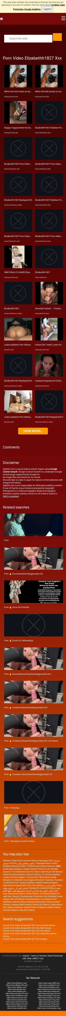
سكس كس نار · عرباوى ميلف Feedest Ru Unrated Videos (29, 888)
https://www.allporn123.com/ (49, 996)
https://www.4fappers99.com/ (17, 985)
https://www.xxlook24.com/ (17, 1008)
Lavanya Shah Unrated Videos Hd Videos (30, 904)
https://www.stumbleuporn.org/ (49, 1008)
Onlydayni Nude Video (46, 863)
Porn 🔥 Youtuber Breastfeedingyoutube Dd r (26, 707)
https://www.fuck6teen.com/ (49, 987)
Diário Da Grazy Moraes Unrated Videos (21, 874)
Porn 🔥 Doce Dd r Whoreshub (18, 640)
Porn (6, 540)
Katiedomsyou (32, 899)
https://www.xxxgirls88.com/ (49, 983)
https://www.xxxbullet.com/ (17, 1000)
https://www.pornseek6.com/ (49, 991)
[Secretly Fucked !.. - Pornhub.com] (49, 303)
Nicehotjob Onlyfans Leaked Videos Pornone (24, 869)
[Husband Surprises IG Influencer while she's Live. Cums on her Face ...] (49, 376)
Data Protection (55, 955)
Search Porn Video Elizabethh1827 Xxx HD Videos (26, 930)
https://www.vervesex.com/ (17, 998)
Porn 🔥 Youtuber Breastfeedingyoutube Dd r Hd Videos (31, 740)
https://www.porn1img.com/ (49, 1000)
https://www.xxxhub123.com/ (17, 1002)
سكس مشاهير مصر (26, 863)
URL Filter (27, 958)
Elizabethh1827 (11, 308)
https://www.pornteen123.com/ (49, 993)
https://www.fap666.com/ (17, 991)
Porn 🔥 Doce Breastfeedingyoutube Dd (23, 573)
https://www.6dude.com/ (17, 989)
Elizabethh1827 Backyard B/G (18, 200)
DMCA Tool (38, 958)
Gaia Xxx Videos (27, 910)
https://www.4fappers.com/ (17, 983)
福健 (58, 866)
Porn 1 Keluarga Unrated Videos (19, 841)
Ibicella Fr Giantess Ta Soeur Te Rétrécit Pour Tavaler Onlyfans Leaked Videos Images (33, 881)
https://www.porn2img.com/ (49, 1002)
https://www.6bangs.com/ (17, 987)
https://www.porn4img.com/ (49, 1006)
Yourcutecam (26, 896)
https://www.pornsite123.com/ (17, 993)
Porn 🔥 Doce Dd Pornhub (16, 607)
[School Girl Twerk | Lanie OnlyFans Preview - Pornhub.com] (49, 339)
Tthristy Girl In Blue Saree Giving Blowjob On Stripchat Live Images (29, 878)
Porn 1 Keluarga (11, 807)
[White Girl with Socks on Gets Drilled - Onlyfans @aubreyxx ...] (18, 86)
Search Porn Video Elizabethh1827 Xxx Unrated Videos (29, 925)
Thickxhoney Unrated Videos (40, 866)
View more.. (33, 431)
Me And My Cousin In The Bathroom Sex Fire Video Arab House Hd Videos (32, 870)
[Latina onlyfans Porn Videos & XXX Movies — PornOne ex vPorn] (18, 339)
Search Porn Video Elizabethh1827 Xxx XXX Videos (27, 928)
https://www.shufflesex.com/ (17, 996)
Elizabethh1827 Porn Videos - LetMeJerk (23, 164)
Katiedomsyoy (34, 901)
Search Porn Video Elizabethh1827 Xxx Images (25, 939)
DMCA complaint (11, 496)
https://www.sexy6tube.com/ (49, 985)
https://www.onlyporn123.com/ (49, 998)
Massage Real (46, 860)
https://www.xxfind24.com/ (17, 1006)
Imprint (26, 955)
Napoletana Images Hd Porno (17, 885)
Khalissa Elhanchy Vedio (14, 866)
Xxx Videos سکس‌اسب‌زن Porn (46, 885)
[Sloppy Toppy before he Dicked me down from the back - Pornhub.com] (18, 123)
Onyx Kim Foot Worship (45, 896)
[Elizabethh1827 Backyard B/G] (18, 195)
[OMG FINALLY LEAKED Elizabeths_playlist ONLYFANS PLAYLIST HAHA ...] (18, 267)
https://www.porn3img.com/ (49, 1004)
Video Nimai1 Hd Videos (38, 893)
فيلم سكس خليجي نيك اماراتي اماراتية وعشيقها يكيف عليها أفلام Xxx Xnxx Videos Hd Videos (31, 891)
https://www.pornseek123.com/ (49, 989)
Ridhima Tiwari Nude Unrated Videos (20, 860)
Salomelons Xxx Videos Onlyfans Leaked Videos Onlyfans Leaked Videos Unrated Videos (32, 907)
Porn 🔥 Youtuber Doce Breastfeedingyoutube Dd (28, 774)
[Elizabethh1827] (18, 303)
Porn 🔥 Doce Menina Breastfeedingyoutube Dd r (27, 674)
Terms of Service (38, 955)
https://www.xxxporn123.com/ (17, 1004)
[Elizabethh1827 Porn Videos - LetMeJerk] (18, 159)
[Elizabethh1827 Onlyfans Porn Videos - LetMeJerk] (49, 123)
